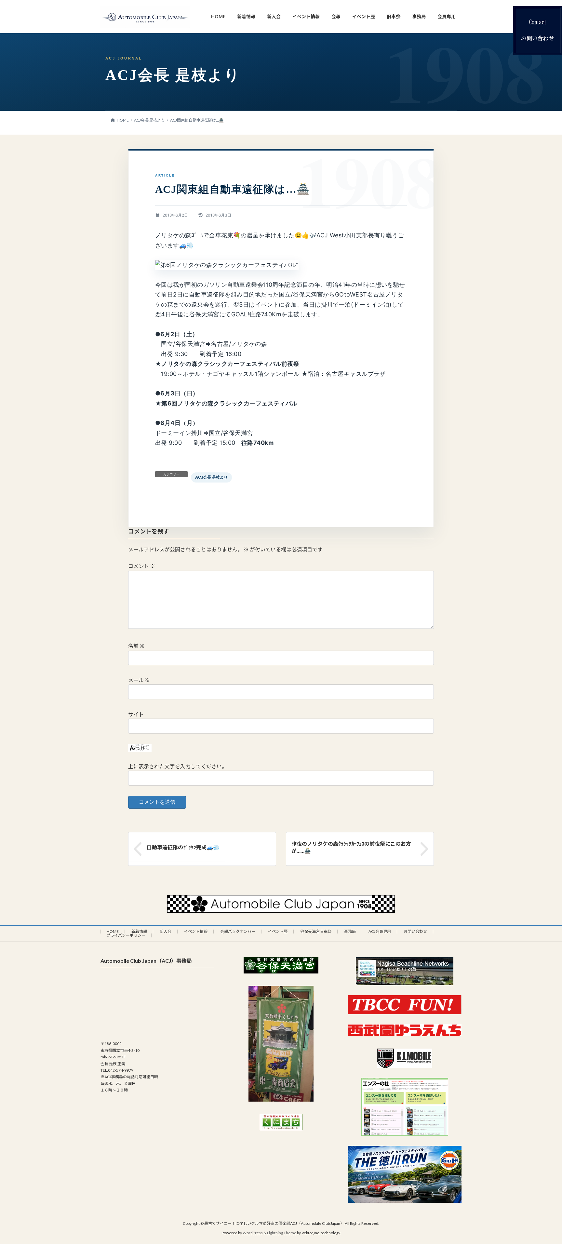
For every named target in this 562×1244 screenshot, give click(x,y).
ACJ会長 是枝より (211, 477)
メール (139, 680)
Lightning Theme (281, 1232)
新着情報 (139, 931)
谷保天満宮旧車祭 (315, 931)
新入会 (165, 931)
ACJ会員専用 (379, 931)
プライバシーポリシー (125, 935)
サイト (136, 714)
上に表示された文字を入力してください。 (177, 766)
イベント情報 (195, 931)
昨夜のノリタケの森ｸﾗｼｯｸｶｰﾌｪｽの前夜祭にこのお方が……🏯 (351, 847)
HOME (113, 931)
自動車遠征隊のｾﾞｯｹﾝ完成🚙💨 (183, 847)
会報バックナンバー (237, 931)
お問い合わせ (415, 931)
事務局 (350, 931)
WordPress (253, 1232)
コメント (141, 566)
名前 (136, 646)
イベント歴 (278, 931)
